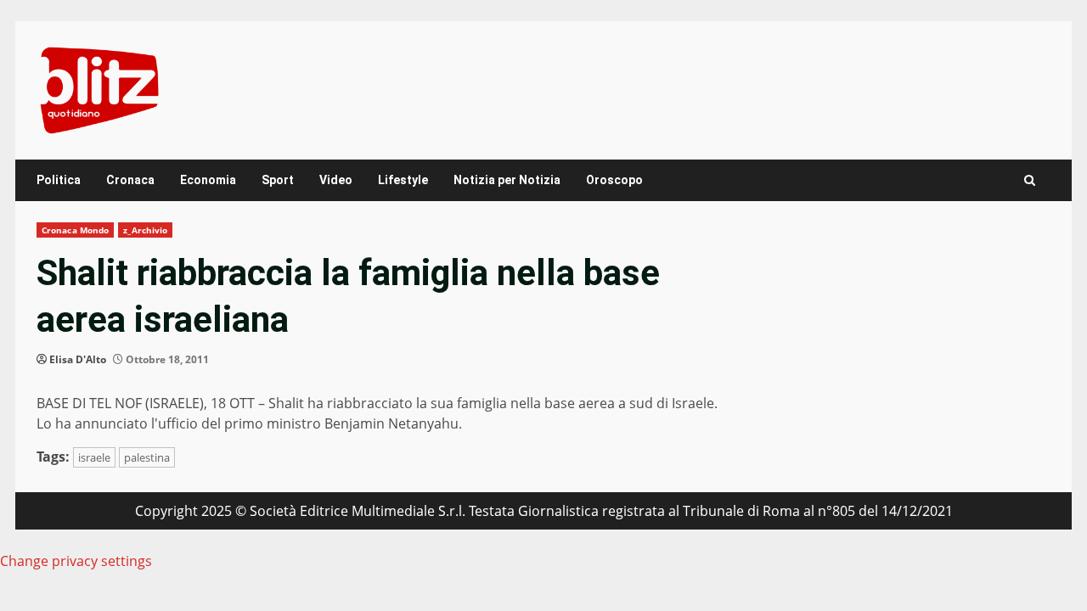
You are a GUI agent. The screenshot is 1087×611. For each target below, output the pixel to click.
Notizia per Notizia (506, 180)
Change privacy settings (76, 561)
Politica (59, 180)
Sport (278, 180)
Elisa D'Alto (77, 359)
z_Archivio (145, 230)
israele (94, 457)
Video (335, 180)
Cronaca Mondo (75, 230)
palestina (147, 457)
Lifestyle (403, 180)
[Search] (1029, 180)
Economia (208, 180)
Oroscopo (614, 180)
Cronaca (130, 180)
